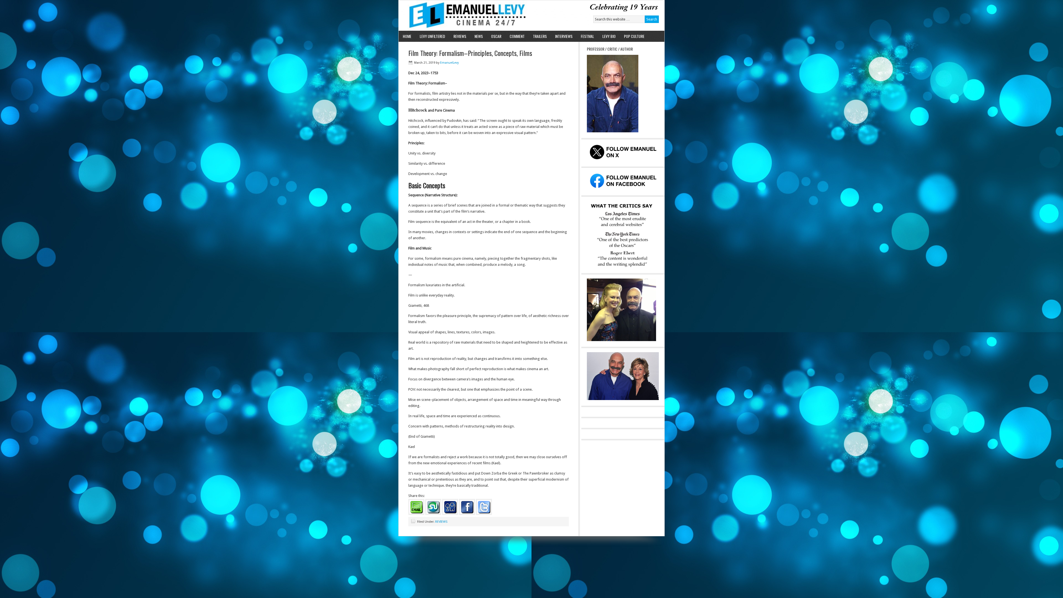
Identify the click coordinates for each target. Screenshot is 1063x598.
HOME (407, 36)
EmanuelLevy (449, 63)
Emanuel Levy (463, 15)
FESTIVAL (587, 36)
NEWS (478, 36)
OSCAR (496, 36)
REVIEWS (459, 36)
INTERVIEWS (563, 36)
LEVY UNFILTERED (432, 36)
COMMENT (517, 36)
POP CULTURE (634, 36)
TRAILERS (540, 36)
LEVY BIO (609, 36)
